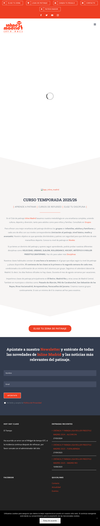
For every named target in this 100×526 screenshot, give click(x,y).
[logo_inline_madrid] (50, 189)
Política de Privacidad (32, 402)
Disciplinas (71, 254)
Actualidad (56, 487)
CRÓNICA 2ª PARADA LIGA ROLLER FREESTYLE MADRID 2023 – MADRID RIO (72, 461)
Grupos (88, 222)
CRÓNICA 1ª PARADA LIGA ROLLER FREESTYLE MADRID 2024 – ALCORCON (72, 432)
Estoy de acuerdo (50, 521)
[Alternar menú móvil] (95, 24)
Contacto (55, 483)
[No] (97, 518)
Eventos (55, 491)
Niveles (72, 240)
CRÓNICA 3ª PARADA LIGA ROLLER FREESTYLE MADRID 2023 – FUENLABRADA (72, 447)
